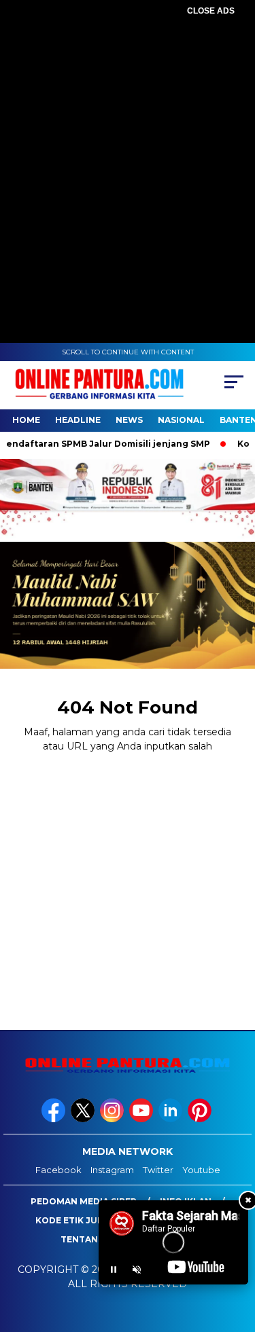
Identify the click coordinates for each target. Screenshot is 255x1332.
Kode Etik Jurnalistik (90, 1220)
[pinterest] (201, 1119)
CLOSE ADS (211, 11)
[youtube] (142, 1119)
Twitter (158, 1169)
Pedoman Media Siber (84, 1201)
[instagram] (113, 1119)
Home (26, 420)
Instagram (112, 1169)
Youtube (201, 1169)
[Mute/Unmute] (136, 1269)
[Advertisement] (127, 147)
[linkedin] (171, 1119)
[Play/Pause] (113, 1269)
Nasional (181, 420)
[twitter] (84, 1119)
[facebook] (54, 1119)
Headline (78, 420)
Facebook (58, 1169)
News (129, 420)
